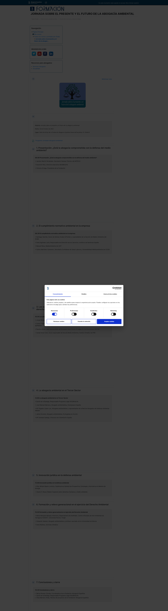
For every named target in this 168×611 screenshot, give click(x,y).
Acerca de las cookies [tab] (110, 294)
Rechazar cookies (58, 321)
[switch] (74, 314)
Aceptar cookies (109, 321)
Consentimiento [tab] (58, 294)
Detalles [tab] (84, 294)
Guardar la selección (84, 321)
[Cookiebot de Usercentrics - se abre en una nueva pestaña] (113, 288)
